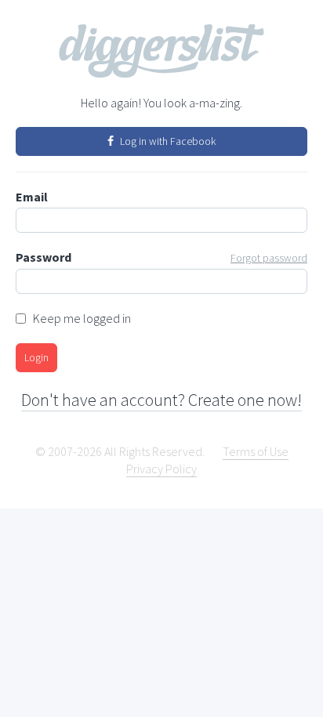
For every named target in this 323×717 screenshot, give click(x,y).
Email (32, 197)
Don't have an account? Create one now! (161, 400)
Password (161, 257)
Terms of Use (256, 451)
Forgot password (268, 258)
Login (36, 357)
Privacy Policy (161, 468)
